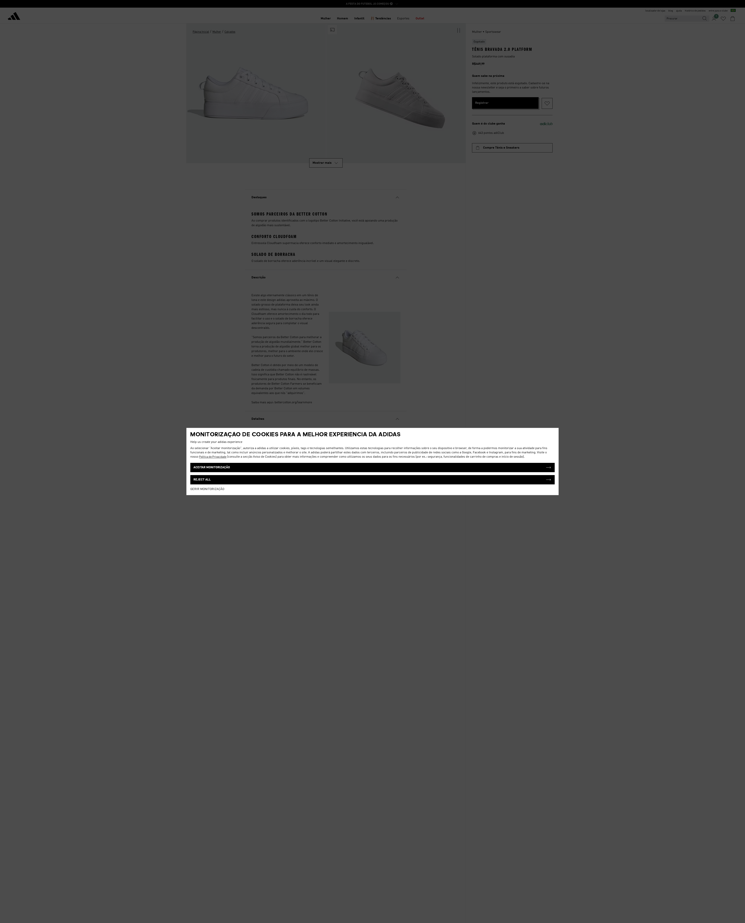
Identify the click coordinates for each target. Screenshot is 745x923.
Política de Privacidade (212, 456)
